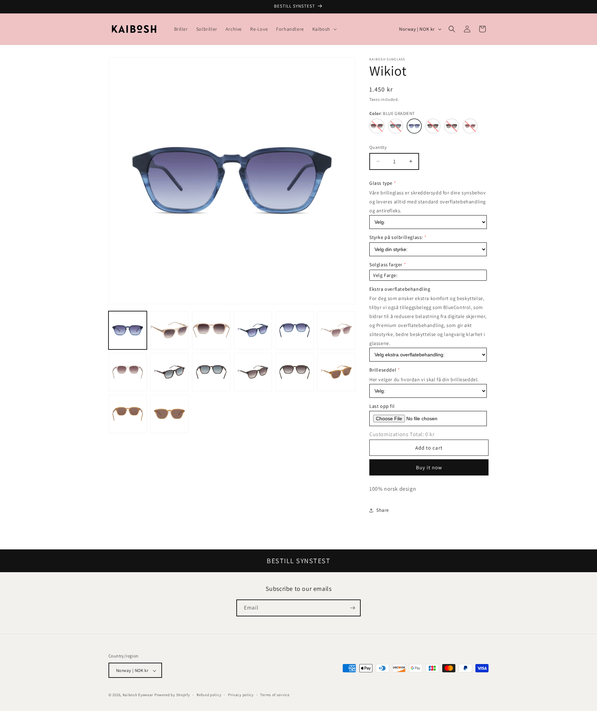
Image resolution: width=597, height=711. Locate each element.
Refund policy (209, 695)
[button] (324, 29)
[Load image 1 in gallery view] (127, 330)
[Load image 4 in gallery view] (211, 330)
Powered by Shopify (172, 695)
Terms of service (274, 695)
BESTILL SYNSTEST (298, 560)
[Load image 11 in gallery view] (211, 372)
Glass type (380, 183)
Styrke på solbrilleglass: (396, 237)
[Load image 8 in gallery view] (127, 372)
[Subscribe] (352, 607)
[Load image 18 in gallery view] (169, 414)
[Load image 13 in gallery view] (253, 372)
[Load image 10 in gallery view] (169, 372)
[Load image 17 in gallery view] (127, 414)
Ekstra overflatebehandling (399, 289)
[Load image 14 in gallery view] (294, 372)
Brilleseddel (382, 370)
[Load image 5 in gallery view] (253, 330)
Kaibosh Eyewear (138, 695)
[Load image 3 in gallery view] (169, 330)
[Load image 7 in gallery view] (336, 330)
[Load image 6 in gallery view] (294, 330)
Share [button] (382, 510)
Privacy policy (241, 695)
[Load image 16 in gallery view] (336, 372)
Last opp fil (382, 406)
